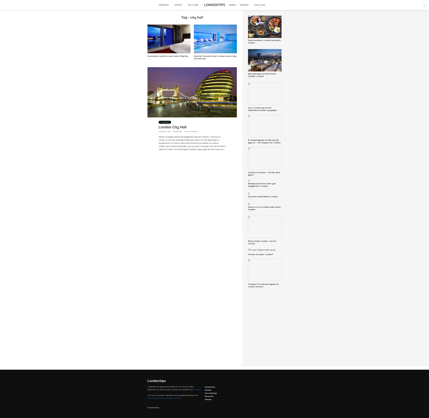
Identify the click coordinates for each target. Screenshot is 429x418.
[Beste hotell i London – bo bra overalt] (265, 227)
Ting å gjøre (193, 5)
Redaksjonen (177, 131)
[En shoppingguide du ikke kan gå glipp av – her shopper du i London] (265, 126)
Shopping (178, 5)
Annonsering (210, 387)
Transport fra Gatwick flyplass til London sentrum (263, 285)
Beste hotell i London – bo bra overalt (262, 242)
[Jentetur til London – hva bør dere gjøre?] (265, 158)
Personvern (209, 396)
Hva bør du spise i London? (260, 254)
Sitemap (208, 399)
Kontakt (208, 390)
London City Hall (172, 127)
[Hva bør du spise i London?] (265, 249)
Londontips (214, 5)
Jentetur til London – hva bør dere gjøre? (264, 173)
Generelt (232, 5)
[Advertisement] (265, 324)
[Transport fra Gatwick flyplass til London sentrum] (265, 270)
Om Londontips (211, 393)
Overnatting (164, 5)
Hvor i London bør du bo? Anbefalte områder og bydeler (262, 109)
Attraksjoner (164, 122)
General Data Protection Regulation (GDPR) (164, 398)
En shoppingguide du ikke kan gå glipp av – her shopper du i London (264, 141)
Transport (244, 5)
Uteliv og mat (259, 5)
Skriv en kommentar (191, 131)
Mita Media (197, 390)
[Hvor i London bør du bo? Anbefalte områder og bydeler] (265, 94)
